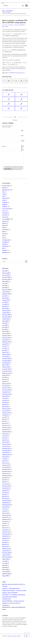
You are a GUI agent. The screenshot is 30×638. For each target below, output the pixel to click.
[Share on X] (6, 81)
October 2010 (5, 536)
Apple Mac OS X (6, 190)
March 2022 (5, 331)
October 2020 (5, 363)
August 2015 (5, 456)
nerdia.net (9, 636)
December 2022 (6, 314)
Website (22, 140)
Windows (4, 250)
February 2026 (6, 273)
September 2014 (6, 475)
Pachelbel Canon (6, 599)
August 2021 (5, 344)
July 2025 (4, 283)
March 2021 (5, 352)
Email (22, 136)
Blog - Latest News (7, 11)
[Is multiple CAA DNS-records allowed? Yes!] (21, 99)
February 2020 (6, 367)
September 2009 (6, 557)
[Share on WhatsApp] (11, 81)
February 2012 (6, 515)
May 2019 (4, 379)
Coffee (4, 194)
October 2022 (5, 319)
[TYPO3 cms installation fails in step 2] (8, 108)
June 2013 (4, 492)
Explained (4, 202)
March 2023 (5, 308)
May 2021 (4, 350)
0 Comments (10, 24)
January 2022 (5, 333)
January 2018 (5, 411)
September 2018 (6, 394)
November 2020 (6, 360)
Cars (3, 192)
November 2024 (6, 289)
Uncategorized (6, 240)
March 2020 (5, 365)
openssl (19, 72)
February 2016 (6, 444)
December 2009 (6, 553)
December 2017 (6, 413)
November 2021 (6, 337)
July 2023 (4, 302)
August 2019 (5, 375)
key (16, 72)
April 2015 (4, 461)
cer (9, 72)
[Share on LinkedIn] (16, 81)
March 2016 (5, 442)
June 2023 (4, 304)
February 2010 (6, 548)
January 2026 (5, 275)
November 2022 (6, 317)
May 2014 (4, 479)
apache (6, 72)
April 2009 (4, 567)
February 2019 (6, 383)
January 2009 (5, 571)
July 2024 (4, 296)
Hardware (4, 206)
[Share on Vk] (21, 81)
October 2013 (5, 488)
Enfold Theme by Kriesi (16, 636)
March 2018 (5, 406)
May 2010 (4, 542)
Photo (3, 227)
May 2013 (4, 494)
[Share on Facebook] (3, 81)
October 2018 (5, 392)
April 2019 (4, 381)
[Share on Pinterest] (14, 81)
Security (4, 233)
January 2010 (5, 550)
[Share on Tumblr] (19, 81)
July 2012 (4, 509)
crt (15, 72)
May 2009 (4, 565)
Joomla (4, 217)
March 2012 (5, 513)
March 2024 (5, 298)
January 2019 (5, 385)
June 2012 (4, 511)
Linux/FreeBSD (21, 24)
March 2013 (5, 498)
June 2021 (4, 348)
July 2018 (4, 398)
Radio (3, 231)
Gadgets (4, 204)
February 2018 (6, 408)
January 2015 (5, 467)
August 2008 (5, 576)
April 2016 (4, 440)
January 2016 (5, 446)
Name (22, 131)
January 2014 (5, 484)
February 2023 (6, 310)
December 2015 (6, 448)
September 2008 (6, 573)
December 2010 (6, 532)
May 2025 (4, 285)
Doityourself (5, 198)
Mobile (4, 223)
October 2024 (5, 292)
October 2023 (5, 300)
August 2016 (5, 434)
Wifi (3, 248)
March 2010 (5, 546)
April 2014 (4, 482)
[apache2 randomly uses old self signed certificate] (8, 94)
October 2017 (5, 415)
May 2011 (4, 525)
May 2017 (4, 419)
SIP (3, 236)
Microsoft (4, 221)
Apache (16, 24)
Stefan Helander (5, 26)
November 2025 (6, 279)
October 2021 (5, 340)
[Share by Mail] (26, 81)
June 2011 (4, 523)
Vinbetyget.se (5, 605)
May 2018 (4, 402)
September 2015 (6, 454)
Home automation (6, 208)
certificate (12, 72)
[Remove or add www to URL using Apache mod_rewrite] (21, 108)
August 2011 (5, 521)
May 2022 (4, 327)
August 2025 (5, 281)
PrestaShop (5, 229)
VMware (4, 244)
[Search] (22, 5)
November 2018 (6, 390)
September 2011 (6, 519)
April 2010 (4, 544)
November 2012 (6, 500)
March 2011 (5, 527)
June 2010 (4, 540)
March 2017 (5, 423)
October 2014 (5, 473)
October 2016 (5, 429)
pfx (22, 72)
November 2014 (6, 471)
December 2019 (6, 369)
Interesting (4, 213)
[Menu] (26, 5)
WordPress (5, 252)
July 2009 (4, 561)
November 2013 (6, 486)
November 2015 (6, 450)
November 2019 (6, 371)
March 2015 (5, 463)
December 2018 (6, 388)
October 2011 (5, 517)
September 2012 (6, 505)
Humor (4, 210)
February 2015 (6, 465)
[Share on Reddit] (24, 81)
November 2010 (6, 534)
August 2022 (5, 321)
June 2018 (4, 400)
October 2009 (5, 555)
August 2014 (5, 477)
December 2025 (6, 277)
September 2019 (6, 373)
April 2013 (4, 496)
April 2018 (4, 404)
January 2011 (5, 530)
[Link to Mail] (26, 636)
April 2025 (4, 287)
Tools (3, 238)
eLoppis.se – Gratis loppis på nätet (11, 588)
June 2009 (4, 563)
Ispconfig (4, 215)
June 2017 (4, 417)
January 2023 (5, 312)
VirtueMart (4, 242)
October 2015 (5, 452)
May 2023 (4, 306)
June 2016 (4, 436)
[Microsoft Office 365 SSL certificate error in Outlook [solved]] (21, 94)
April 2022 (4, 329)
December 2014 (6, 469)
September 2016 (6, 431)
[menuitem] (22, 5)
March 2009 (5, 569)
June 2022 (4, 325)
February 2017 (6, 425)
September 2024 (6, 294)
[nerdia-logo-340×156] (12, 5)
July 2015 (4, 459)
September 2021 (6, 342)
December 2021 (6, 335)
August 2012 (5, 507)
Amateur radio (5, 185)
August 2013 (5, 490)
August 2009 (5, 559)
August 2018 (5, 396)
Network (4, 225)
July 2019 (4, 377)
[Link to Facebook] (24, 636)
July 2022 (4, 323)
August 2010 (5, 538)
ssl (24, 72)
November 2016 (6, 427)
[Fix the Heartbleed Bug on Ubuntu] (21, 103)
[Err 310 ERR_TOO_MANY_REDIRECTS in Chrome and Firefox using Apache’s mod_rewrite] (8, 103)
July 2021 (4, 346)
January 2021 (5, 356)
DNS (3, 196)
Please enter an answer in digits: (22, 149)
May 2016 (4, 438)
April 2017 (4, 421)
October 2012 (5, 502)
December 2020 (6, 358)
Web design (5, 246)
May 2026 (4, 271)
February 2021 (6, 354)
